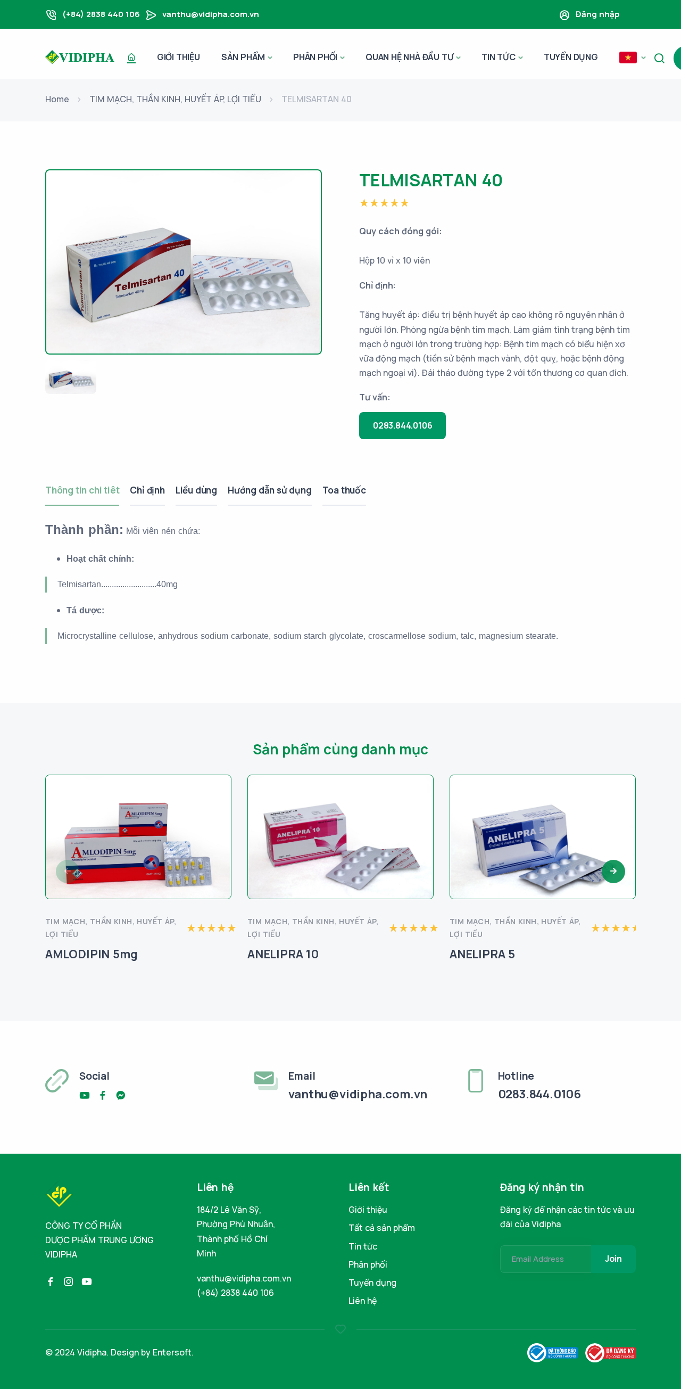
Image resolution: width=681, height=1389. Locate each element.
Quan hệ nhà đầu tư (409, 57)
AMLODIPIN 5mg (91, 954)
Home (57, 99)
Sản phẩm (243, 57)
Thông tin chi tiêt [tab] (82, 490)
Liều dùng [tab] (196, 490)
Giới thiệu (178, 57)
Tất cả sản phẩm (381, 1228)
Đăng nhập (598, 14)
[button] (632, 58)
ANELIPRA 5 (482, 954)
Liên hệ (362, 1300)
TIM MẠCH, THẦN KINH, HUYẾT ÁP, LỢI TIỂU (175, 99)
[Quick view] (219, 826)
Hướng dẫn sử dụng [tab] (270, 490)
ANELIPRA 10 (283, 954)
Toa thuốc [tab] (344, 490)
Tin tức (498, 57)
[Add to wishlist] (219, 797)
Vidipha (91, 1352)
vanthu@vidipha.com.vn (210, 14)
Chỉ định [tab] (147, 490)
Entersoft (172, 1352)
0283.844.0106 (402, 425)
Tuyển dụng (571, 57)
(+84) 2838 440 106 (101, 14)
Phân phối (315, 57)
